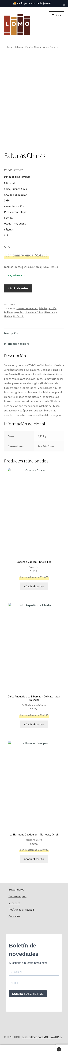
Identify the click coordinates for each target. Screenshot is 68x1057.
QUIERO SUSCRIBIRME (28, 993)
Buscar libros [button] (16, 889)
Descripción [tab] (11, 333)
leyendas (19, 312)
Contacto (14, 916)
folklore (8, 312)
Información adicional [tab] (17, 343)
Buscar (34, 1051)
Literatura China (34, 312)
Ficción (52, 308)
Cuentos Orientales (27, 308)
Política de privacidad (21, 909)
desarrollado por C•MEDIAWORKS (42, 1037)
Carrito (52, 1048)
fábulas (19, 47)
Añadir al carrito (18, 288)
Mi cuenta (14, 903)
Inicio (10, 47)
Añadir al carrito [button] (34, 586)
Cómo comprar (18, 896)
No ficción (18, 316)
